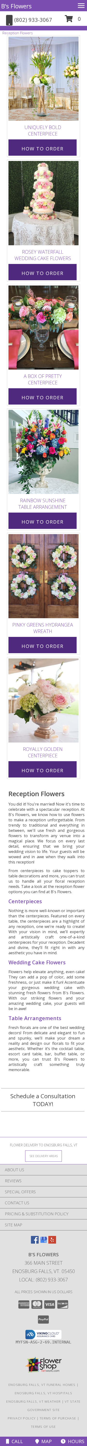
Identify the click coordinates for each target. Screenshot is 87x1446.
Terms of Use (43, 1426)
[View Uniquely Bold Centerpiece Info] (43, 79)
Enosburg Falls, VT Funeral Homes (42, 1385)
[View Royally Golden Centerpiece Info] (43, 700)
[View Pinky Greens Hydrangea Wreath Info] (43, 576)
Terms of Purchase (58, 1418)
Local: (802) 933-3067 (43, 1279)
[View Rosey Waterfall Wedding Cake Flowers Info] (43, 203)
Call (16, 1441)
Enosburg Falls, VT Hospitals (43, 1393)
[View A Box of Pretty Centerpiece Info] (43, 327)
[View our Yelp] (52, 1242)
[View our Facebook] (35, 1242)
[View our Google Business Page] (43, 1242)
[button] (73, 20)
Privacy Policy (22, 1418)
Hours (74, 1441)
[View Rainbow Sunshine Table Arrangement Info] (43, 452)
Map (45, 1441)
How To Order (43, 148)
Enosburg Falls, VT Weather (33, 1401)
